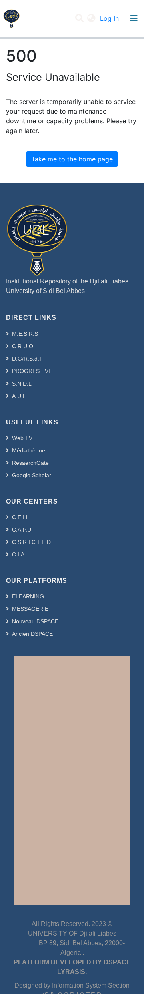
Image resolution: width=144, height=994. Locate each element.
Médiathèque (28, 450)
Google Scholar (31, 475)
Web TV (22, 438)
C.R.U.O (22, 346)
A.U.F (19, 396)
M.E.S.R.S (25, 334)
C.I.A (18, 554)
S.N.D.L (22, 383)
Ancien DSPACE (32, 634)
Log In (110, 18)
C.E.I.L (20, 517)
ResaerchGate (30, 463)
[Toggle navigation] (134, 18)
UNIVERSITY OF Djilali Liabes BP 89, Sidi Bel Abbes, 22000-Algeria (72, 943)
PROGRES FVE (32, 371)
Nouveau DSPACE (35, 621)
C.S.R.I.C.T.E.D (31, 542)
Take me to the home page (72, 159)
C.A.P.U (21, 529)
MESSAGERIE (30, 609)
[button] (91, 18)
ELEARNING (28, 596)
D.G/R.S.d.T (27, 358)
